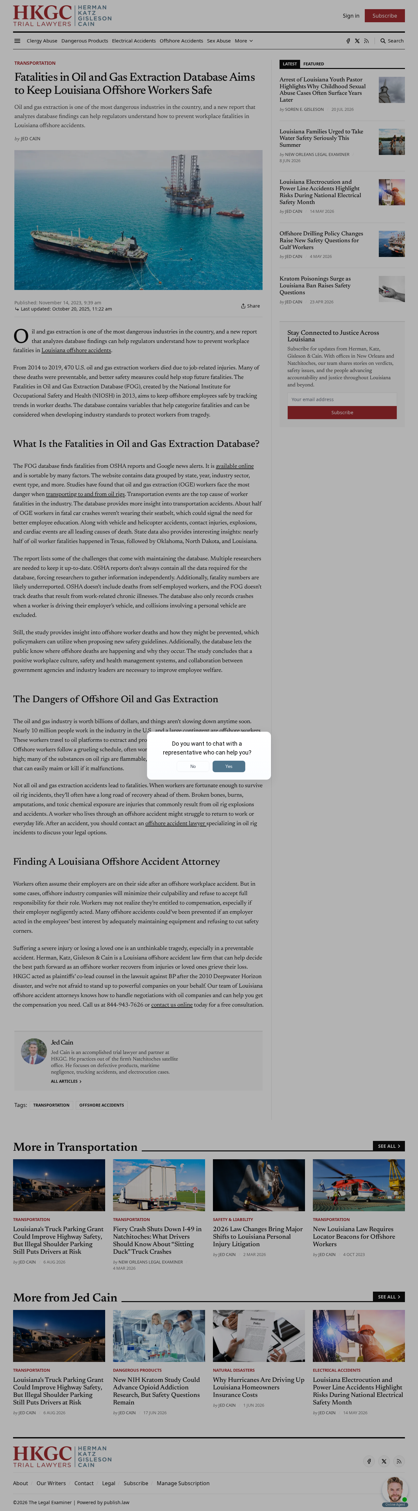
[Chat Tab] (209, 755)
